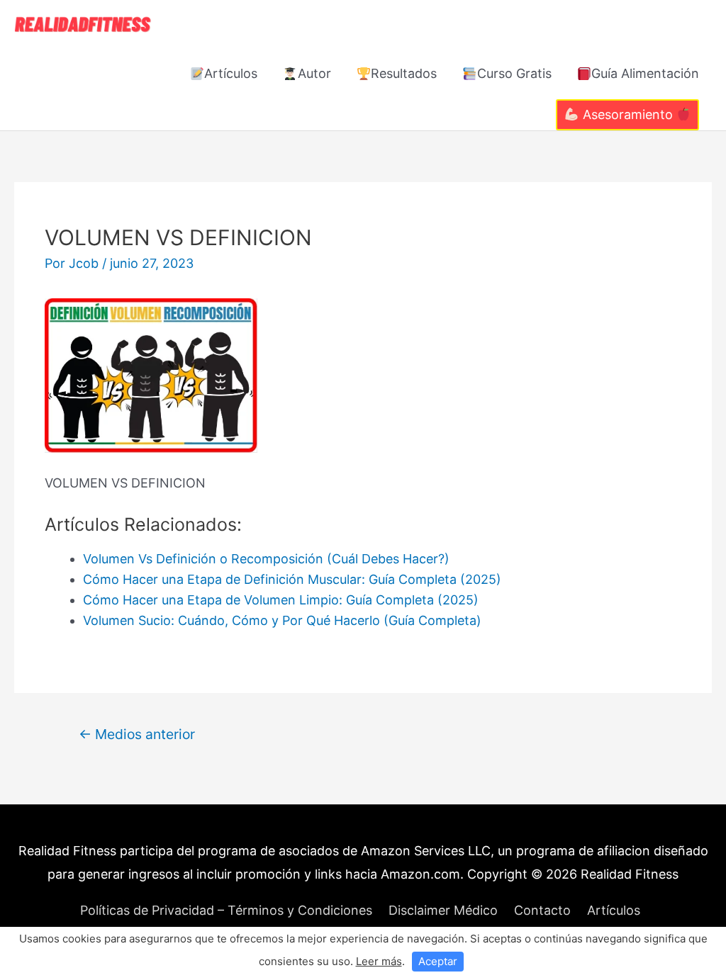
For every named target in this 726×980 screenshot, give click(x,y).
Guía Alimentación (645, 73)
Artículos (230, 73)
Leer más (379, 961)
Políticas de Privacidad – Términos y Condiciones (226, 910)
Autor (314, 73)
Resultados (404, 73)
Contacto (542, 910)
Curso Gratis (514, 73)
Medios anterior (137, 734)
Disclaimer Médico (443, 910)
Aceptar (437, 961)
